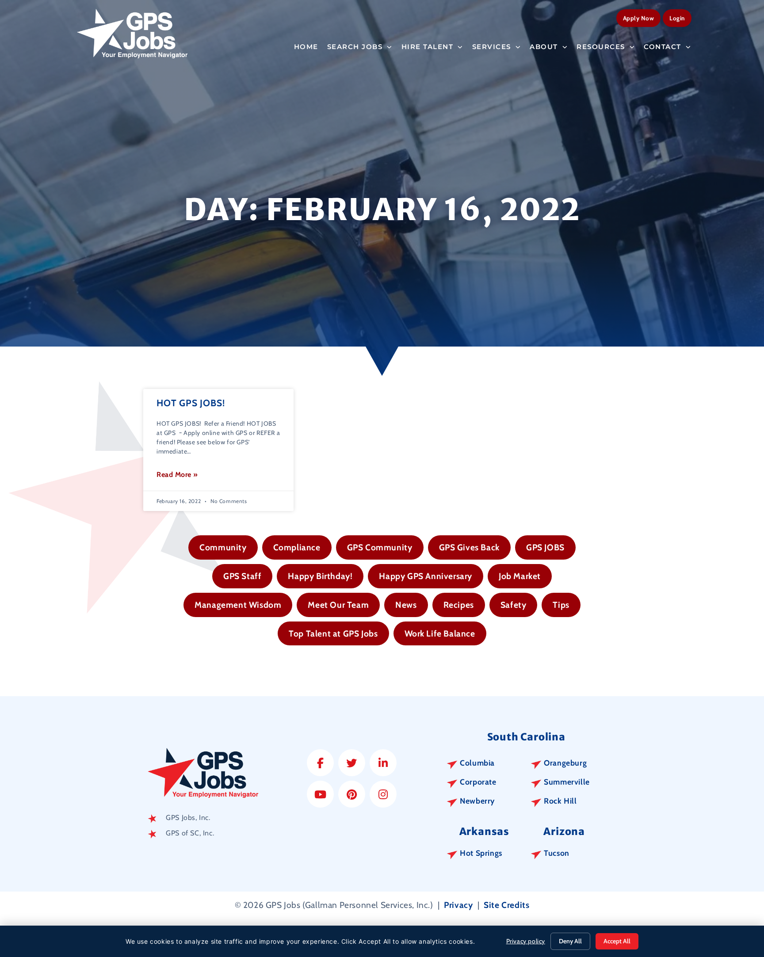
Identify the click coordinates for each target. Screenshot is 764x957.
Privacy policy (525, 941)
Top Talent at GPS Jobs (333, 633)
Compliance (297, 547)
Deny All (570, 941)
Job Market (520, 576)
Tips (561, 604)
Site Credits (506, 905)
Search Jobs (355, 46)
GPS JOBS (545, 547)
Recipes (458, 604)
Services (491, 46)
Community (222, 547)
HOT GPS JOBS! (191, 402)
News (405, 604)
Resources (601, 46)
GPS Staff (242, 576)
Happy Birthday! (320, 576)
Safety (513, 604)
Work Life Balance (440, 633)
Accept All (617, 941)
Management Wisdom (238, 604)
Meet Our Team (338, 604)
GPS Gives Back (469, 547)
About (544, 46)
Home (306, 46)
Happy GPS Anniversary (425, 576)
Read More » (177, 474)
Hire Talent (427, 46)
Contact (662, 46)
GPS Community (380, 547)
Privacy (458, 905)
